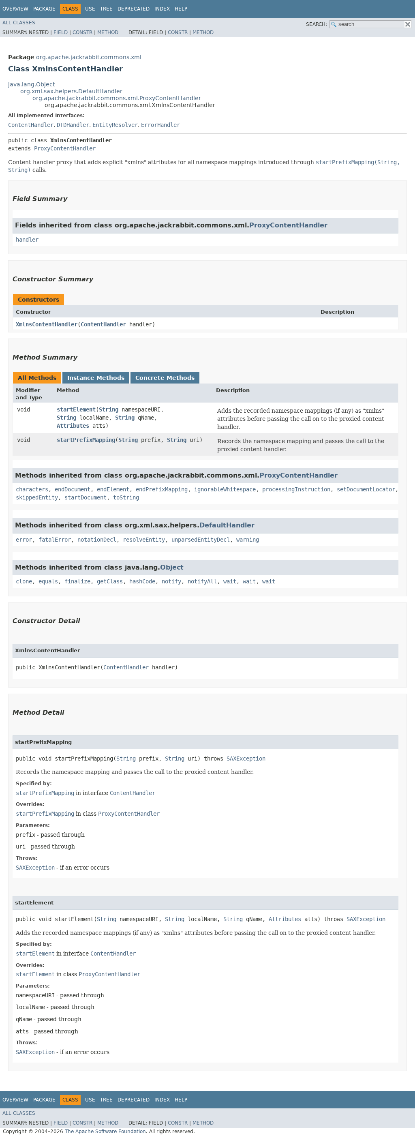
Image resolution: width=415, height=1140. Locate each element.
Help (181, 9)
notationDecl (96, 539)
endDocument (72, 489)
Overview (15, 9)
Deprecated (134, 9)
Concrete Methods (165, 378)
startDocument (85, 497)
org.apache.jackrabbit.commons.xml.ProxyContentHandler (116, 98)
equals (48, 581)
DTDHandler (73, 125)
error (24, 539)
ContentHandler (30, 125)
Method (107, 32)
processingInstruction (296, 489)
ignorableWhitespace (225, 489)
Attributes (73, 425)
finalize (77, 581)
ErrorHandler (160, 125)
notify (171, 581)
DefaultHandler (227, 525)
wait (229, 581)
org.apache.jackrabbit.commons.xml (88, 57)
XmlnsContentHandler (46, 324)
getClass (110, 581)
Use (90, 9)
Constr (82, 32)
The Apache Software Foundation (105, 1131)
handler (27, 239)
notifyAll (202, 581)
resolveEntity (144, 539)
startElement (76, 409)
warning (247, 539)
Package (44, 9)
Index (162, 9)
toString (126, 497)
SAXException (246, 758)
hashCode (142, 581)
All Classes (18, 23)
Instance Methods (95, 378)
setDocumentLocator (366, 489)
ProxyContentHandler (65, 148)
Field (60, 32)
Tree (106, 9)
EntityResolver (115, 125)
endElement (113, 489)
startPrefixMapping (86, 440)
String (108, 409)
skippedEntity (37, 497)
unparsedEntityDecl (200, 539)
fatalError (55, 539)
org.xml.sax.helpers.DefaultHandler (71, 91)
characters (32, 489)
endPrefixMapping (162, 489)
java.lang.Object (31, 84)
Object (172, 567)
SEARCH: (316, 24)
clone (24, 581)
